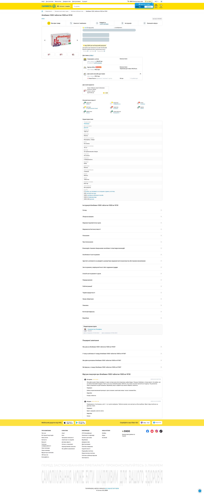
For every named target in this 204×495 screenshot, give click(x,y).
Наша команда (46, 450)
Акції (43, 1)
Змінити (149, 6)
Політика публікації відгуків (89, 455)
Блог (63, 435)
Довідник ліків (67, 1)
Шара (103, 435)
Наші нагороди (46, 448)
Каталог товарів (65, 6)
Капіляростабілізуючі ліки (77, 11)
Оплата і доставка (87, 437)
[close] (152, 4)
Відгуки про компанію (47, 452)
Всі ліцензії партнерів (47, 435)
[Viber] (145, 422)
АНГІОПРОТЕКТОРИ (91, 193)
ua (155, 1)
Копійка (104, 433)
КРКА (43, 18)
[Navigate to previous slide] (45, 40)
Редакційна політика (87, 451)
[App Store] (68, 422)
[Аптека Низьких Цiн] (49, 6)
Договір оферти (66, 442)
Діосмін (86, 127)
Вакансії (44, 442)
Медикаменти (48, 11)
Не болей (104, 437)
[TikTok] (161, 444)
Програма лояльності (68, 437)
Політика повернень (87, 446)
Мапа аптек (58, 1)
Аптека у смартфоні (67, 444)
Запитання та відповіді (88, 435)
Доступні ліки (49, 1)
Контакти (44, 439)
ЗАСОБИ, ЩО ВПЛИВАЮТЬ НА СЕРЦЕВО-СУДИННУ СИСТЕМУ (100, 191)
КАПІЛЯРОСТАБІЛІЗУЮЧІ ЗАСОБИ (95, 195)
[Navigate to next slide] (77, 40)
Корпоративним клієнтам (69, 446)
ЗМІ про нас (45, 454)
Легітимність (85, 457)
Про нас (44, 433)
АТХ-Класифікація (87, 433)
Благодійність (45, 457)
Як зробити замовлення (68, 448)
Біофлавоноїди (92, 197)
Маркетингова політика (88, 453)
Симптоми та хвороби (68, 439)
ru (158, 1)
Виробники (85, 439)
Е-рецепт (84, 1)
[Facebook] (147, 444)
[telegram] (157, 422)
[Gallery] (61, 40)
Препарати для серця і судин (61, 11)
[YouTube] (152, 444)
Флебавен (86, 123)
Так (140, 6)
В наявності (94, 63)
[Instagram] (156, 444)
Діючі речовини (76, 1)
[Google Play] (80, 422)
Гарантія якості (86, 448)
